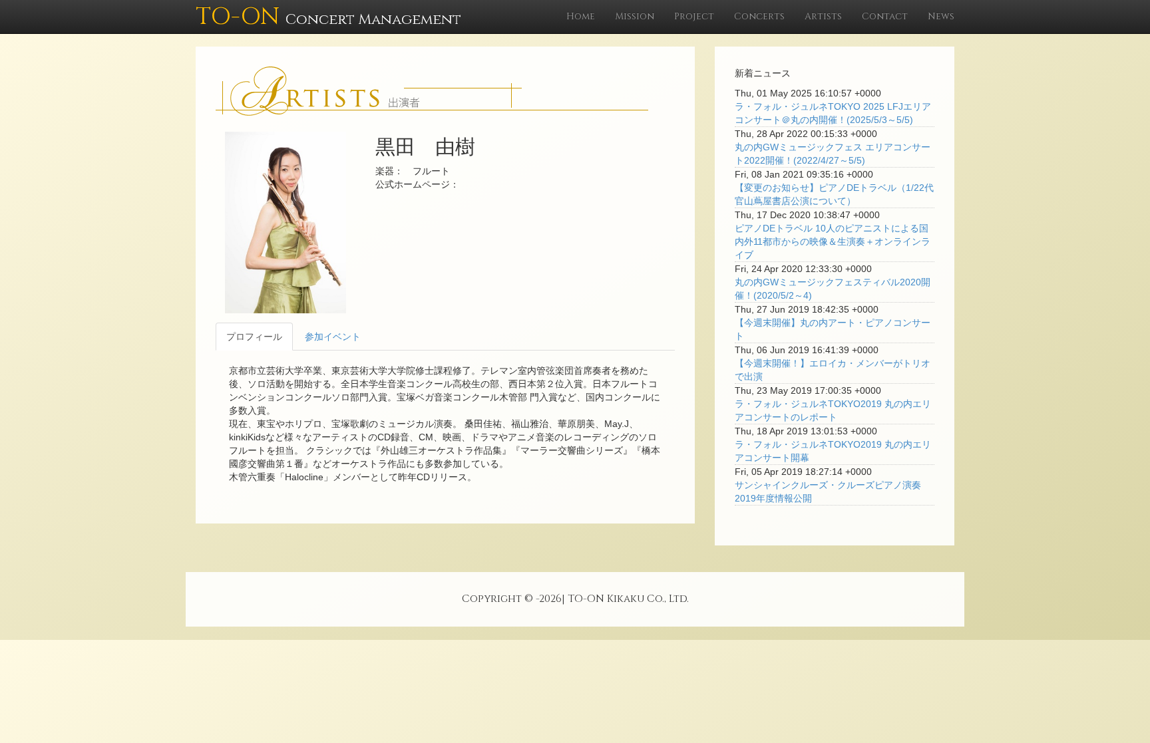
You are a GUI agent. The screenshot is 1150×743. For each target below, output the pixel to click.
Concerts (759, 16)
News (941, 16)
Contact (885, 16)
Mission (634, 16)
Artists (823, 16)
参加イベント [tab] (333, 336)
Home (580, 16)
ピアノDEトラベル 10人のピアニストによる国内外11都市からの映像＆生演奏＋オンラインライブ (832, 241)
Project (694, 16)
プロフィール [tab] (254, 336)
